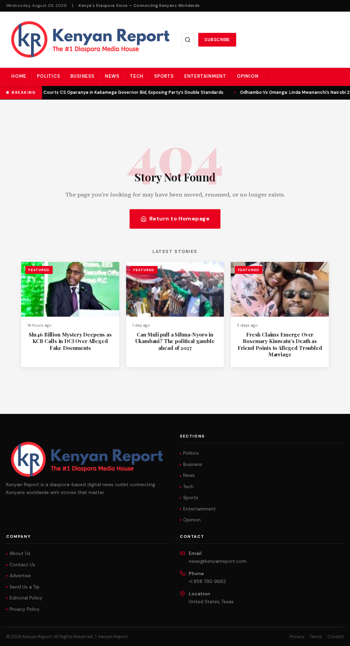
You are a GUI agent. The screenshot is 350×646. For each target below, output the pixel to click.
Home (18, 76)
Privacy (297, 636)
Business (82, 76)
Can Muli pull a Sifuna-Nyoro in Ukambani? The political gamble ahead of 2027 (174, 341)
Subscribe (217, 39)
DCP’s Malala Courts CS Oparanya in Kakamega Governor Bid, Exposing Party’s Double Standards (117, 92)
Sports (164, 76)
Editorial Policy (26, 598)
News (112, 76)
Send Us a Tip (25, 587)
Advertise (20, 576)
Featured (39, 270)
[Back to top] (332, 635)
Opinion (248, 76)
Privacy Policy (25, 609)
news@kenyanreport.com (217, 561)
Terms (316, 636)
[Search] (187, 39)
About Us (20, 553)
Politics (48, 76)
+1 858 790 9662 (207, 581)
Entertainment (205, 76)
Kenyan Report (113, 636)
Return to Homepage (179, 218)
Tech (137, 76)
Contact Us (22, 565)
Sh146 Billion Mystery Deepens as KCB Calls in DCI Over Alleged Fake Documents (70, 341)
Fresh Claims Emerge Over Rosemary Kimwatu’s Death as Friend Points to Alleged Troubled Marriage (280, 344)
